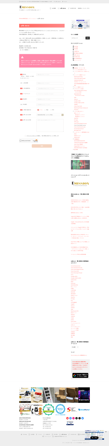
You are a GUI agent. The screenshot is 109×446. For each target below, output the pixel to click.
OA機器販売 (76, 139)
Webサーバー (74, 312)
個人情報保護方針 (78, 58)
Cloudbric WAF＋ (74, 276)
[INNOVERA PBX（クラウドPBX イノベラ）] (37, 409)
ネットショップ (77, 60)
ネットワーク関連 (74, 328)
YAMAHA (73, 316)
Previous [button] (72, 24)
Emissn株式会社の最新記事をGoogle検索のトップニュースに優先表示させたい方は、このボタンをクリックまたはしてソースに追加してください (80, 365)
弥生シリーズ (77, 113)
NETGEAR (73, 293)
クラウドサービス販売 (79, 88)
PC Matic (76, 120)
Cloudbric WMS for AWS (79, 102)
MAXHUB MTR (81, 140)
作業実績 (73, 331)
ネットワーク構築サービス (79, 74)
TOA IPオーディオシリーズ (80, 81)
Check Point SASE (78, 106)
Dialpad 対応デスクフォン (79, 146)
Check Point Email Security (79, 127)
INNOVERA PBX (77, 94)
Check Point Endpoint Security (80, 123)
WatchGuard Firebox (78, 76)
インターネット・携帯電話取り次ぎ (81, 132)
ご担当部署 (25, 82)
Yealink (72, 317)
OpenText (76, 118)
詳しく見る (94, 437)
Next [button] (88, 24)
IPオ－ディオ (74, 286)
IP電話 (72, 288)
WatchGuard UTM (74, 311)
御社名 (27, 76)
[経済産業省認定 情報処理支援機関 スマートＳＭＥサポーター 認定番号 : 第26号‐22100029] (72, 409)
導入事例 (73, 335)
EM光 (75, 133)
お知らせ (73, 324)
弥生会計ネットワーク (80, 114)
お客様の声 (76, 51)
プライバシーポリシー (32, 135)
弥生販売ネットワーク (80, 116)
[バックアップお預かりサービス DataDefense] (25, 409)
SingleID (76, 104)
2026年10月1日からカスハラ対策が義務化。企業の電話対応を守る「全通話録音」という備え (80, 202)
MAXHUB (76, 140)
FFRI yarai (76, 121)
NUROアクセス (77, 135)
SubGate (73, 307)
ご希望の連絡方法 (27, 109)
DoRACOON (77, 137)
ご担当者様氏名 (26, 88)
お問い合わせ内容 (27, 119)
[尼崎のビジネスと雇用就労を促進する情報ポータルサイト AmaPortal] (84, 409)
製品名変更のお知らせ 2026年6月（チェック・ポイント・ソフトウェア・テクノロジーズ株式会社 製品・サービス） (80, 236)
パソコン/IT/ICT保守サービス (80, 69)
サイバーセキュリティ (75, 326)
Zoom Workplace (77, 90)
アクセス (65, 1)
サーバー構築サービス (79, 87)
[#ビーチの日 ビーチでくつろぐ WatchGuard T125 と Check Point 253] (37, 395)
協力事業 (76, 149)
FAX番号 (25, 104)
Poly (72, 300)
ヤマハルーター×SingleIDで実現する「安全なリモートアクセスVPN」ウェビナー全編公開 (80, 229)
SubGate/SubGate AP (78, 80)
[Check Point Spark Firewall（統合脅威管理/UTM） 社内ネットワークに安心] (72, 395)
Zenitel (72, 319)
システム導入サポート (79, 111)
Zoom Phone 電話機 (78, 144)
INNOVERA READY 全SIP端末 (79, 95)
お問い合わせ (58, 1)
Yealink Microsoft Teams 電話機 (80, 142)
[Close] (106, 432)
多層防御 (73, 333)
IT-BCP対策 (73, 290)
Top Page (76, 46)
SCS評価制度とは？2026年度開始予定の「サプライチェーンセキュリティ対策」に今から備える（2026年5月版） (80, 249)
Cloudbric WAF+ (77, 100)
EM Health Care (77, 130)
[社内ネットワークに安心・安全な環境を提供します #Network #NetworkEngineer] (48, 395)
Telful (75, 97)
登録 (72, 337)
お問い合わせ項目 (27, 114)
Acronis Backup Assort (79, 128)
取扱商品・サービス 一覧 (83, 8)
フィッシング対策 (74, 330)
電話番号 (25, 99)
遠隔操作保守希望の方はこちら (61, 436)
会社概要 (54, 8)
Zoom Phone (84, 90)
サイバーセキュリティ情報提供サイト (79, 355)
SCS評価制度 (74, 302)
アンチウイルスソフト (75, 323)
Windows (73, 314)
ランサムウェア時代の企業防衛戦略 (78, 254)
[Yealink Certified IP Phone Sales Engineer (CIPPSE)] (48, 409)
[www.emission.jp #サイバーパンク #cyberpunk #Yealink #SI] (84, 395)
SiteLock (76, 99)
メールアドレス (26, 93)
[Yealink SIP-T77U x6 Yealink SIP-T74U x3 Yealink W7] (60, 395)
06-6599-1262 (73, 8)
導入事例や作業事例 (78, 53)
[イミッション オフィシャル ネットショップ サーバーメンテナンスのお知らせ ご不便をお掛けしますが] (25, 395)
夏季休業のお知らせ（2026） (77, 212)
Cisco (72, 274)
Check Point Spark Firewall (79, 78)
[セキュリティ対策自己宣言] (60, 409)
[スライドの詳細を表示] (80, 24)
